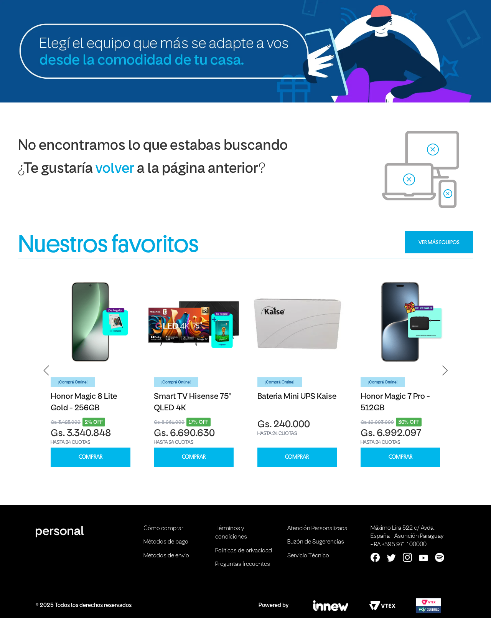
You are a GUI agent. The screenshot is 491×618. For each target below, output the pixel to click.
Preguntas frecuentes (242, 564)
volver (115, 169)
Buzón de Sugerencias (315, 542)
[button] (46, 370)
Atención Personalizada (317, 528)
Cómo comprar (163, 528)
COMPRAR (90, 457)
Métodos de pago (165, 542)
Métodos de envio (166, 556)
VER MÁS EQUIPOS (439, 242)
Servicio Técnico (308, 556)
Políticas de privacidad (243, 551)
